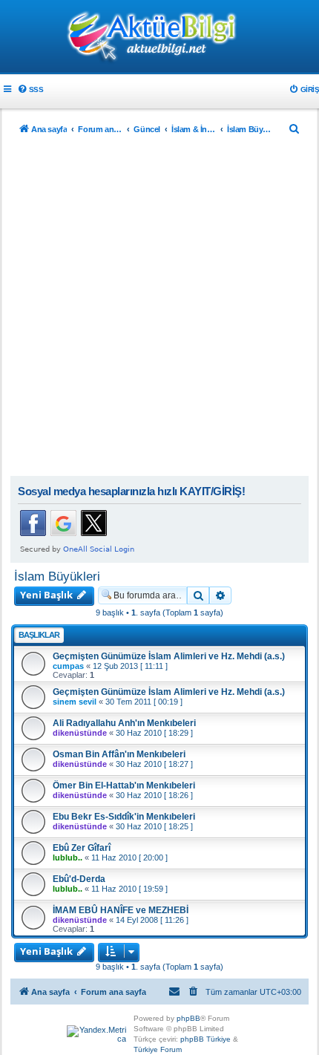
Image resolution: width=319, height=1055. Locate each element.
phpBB (188, 1018)
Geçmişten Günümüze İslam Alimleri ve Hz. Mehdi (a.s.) (169, 656)
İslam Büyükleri (57, 576)
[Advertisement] (159, 308)
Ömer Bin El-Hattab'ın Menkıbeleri (124, 785)
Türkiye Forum (158, 1049)
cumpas (68, 666)
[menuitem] (30, 89)
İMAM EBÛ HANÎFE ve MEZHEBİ (120, 910)
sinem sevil (74, 701)
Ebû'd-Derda (79, 879)
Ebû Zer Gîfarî (82, 848)
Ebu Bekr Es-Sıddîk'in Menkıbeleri (124, 816)
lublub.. (67, 857)
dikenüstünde (80, 732)
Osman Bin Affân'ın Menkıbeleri (119, 754)
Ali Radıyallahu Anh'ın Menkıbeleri (124, 723)
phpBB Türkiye (205, 1039)
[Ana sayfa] (159, 38)
